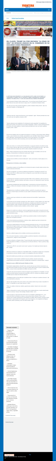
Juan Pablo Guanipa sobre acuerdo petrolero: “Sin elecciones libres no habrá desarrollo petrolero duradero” (12, 381)
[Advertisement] (28, 84)
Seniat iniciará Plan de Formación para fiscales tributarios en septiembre (13, 12)
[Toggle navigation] (49, 10)
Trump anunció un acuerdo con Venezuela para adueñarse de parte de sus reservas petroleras (11, 398)
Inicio (7, 10)
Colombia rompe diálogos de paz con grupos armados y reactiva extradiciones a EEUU (11, 357)
